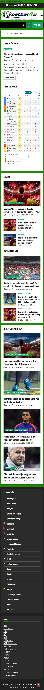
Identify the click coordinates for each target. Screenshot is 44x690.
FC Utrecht (8, 666)
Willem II (7, 658)
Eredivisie (7, 49)
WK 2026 (10, 609)
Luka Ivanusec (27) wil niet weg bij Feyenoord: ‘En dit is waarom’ (20, 362)
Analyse (19, 203)
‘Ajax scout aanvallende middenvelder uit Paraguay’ (21, 56)
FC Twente (8, 640)
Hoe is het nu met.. (12, 277)
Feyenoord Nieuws (21, 355)
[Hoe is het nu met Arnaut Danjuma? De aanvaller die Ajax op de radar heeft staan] (22, 268)
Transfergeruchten (18, 392)
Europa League (12, 538)
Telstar (7, 652)
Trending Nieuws (13, 599)
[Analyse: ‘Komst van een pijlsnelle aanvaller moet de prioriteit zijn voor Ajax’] (22, 193)
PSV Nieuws (10, 468)
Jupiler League (12, 564)
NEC (5, 637)
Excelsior (7, 660)
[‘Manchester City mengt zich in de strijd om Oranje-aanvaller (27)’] (22, 421)
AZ (5, 634)
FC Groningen (10, 649)
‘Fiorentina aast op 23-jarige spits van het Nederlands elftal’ (21, 400)
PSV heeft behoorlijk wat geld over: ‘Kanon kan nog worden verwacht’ (20, 475)
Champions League (14, 513)
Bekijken (37, 25)
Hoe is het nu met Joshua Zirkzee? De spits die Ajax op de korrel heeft (10, 314)
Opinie (9, 574)
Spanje (9, 589)
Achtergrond (11, 498)
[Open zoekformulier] (23, 25)
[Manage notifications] (38, 685)
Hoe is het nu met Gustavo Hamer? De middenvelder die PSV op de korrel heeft (10, 299)
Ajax (5, 625)
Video (9, 604)
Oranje (9, 579)
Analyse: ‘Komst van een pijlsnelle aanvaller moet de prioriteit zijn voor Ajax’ (22, 210)
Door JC (7, 60)
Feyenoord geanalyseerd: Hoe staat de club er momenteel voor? (10, 240)
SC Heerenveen (10, 675)
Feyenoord (8, 628)
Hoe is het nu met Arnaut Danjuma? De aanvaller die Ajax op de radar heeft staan (21, 284)
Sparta (6, 655)
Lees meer (10, 78)
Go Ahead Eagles (11, 672)
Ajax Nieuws (10, 203)
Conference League (14, 518)
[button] (3, 25)
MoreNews (14, 687)
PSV (5, 631)
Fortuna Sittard (10, 663)
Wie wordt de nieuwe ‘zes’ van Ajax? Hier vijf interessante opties (10, 225)
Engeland (9, 430)
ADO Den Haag (10, 643)
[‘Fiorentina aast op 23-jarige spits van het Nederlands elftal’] (22, 383)
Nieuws (9, 569)
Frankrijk (10, 549)
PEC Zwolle (8, 669)
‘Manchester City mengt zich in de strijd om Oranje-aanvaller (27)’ (19, 438)
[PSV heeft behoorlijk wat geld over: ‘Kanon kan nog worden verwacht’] (22, 459)
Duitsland (10, 523)
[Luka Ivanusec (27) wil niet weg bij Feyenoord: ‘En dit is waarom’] (22, 345)
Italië (8, 392)
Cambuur (8, 646)
